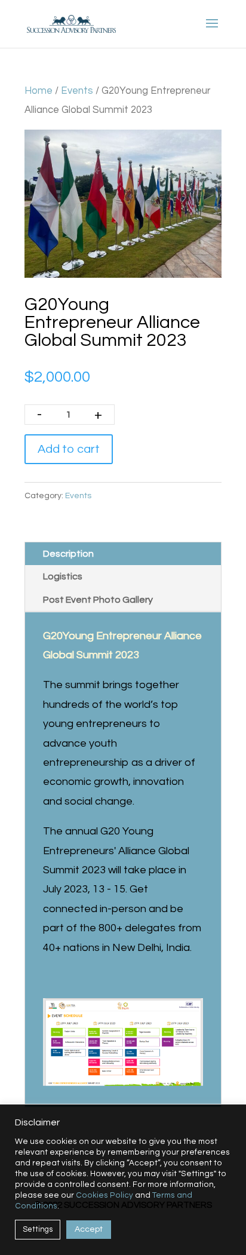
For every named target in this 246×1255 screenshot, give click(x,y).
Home (38, 90)
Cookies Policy (104, 1195)
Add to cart (69, 449)
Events (77, 90)
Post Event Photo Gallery (98, 600)
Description (68, 554)
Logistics (62, 576)
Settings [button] (38, 1229)
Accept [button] (89, 1229)
